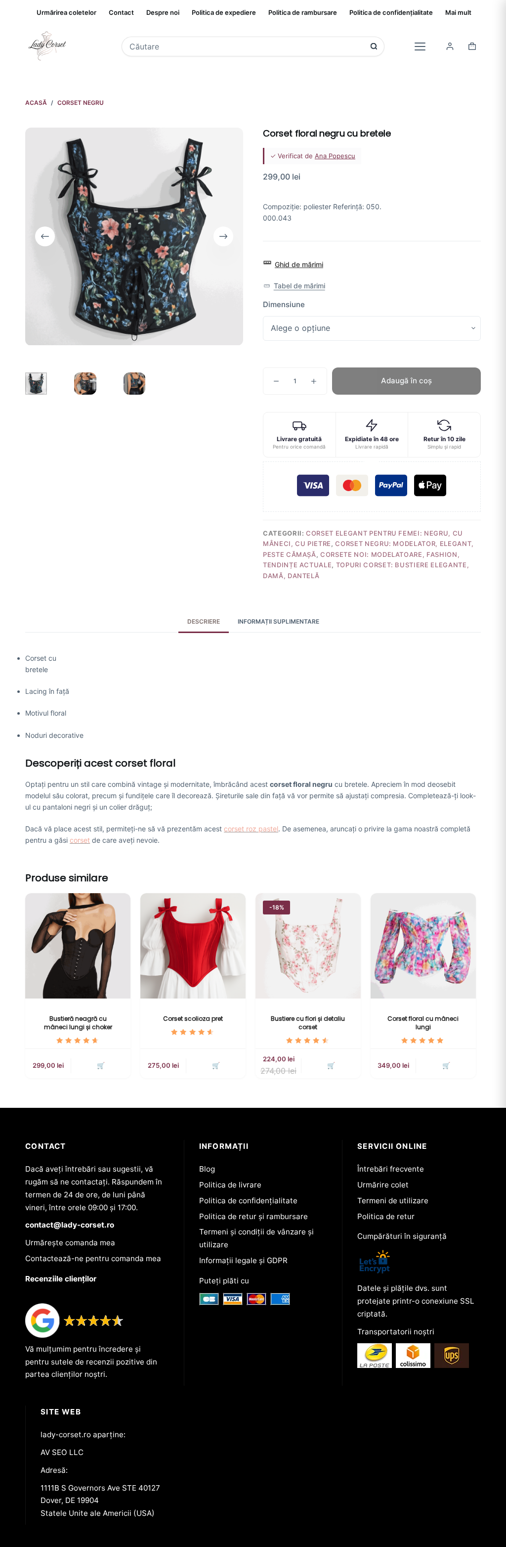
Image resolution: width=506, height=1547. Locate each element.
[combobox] (246, 46)
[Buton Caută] (374, 46)
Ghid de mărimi (299, 264)
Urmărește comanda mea (70, 1242)
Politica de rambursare (302, 12)
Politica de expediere (224, 12)
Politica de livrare (230, 1184)
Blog (207, 1169)
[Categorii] (420, 46)
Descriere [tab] (203, 621)
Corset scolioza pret (193, 1018)
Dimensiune (284, 304)
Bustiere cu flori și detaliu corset (308, 1022)
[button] (294, 286)
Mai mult (458, 12)
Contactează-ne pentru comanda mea (93, 1258)
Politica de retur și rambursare (253, 1216)
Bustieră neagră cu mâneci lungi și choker (78, 1022)
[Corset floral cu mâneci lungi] (423, 946)
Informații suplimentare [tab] (278, 621)
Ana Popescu (335, 156)
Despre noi (162, 12)
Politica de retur (386, 1216)
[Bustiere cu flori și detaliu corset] (308, 946)
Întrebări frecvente (390, 1169)
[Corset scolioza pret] (193, 946)
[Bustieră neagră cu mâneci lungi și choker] (77, 946)
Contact (121, 12)
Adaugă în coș (406, 380)
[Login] (450, 46)
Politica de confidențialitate (391, 12)
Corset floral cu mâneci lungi (423, 1022)
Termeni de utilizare (392, 1200)
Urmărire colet (383, 1184)
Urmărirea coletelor (66, 12)
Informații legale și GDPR (243, 1260)
